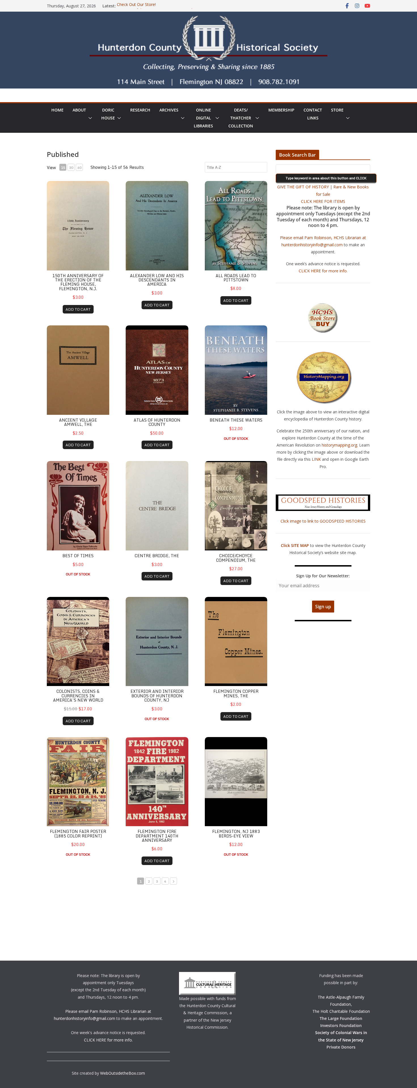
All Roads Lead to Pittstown (236, 277)
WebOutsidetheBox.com (122, 1073)
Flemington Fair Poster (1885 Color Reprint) (78, 833)
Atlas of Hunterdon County (157, 422)
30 (71, 167)
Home (57, 110)
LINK (316, 459)
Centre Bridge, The (157, 555)
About (79, 110)
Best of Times (78, 555)
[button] (89, 118)
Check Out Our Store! (136, 6)
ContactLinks (313, 114)
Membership (281, 110)
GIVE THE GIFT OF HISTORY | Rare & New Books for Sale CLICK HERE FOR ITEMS (323, 194)
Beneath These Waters (236, 420)
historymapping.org (339, 445)
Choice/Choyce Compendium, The (236, 557)
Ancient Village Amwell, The (78, 422)
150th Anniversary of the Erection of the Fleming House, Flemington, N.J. (78, 282)
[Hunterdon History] (208, 15)
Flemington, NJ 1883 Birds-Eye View (236, 833)
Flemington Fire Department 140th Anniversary (157, 835)
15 (63, 167)
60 (79, 167)
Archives (168, 110)
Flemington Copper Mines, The (235, 693)
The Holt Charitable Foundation (341, 1011)
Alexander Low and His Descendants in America (157, 280)
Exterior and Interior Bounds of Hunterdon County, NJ (157, 695)
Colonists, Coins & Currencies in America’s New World (78, 695)
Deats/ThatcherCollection (240, 118)
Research (140, 110)
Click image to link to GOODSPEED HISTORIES (323, 521)
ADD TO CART (78, 309)
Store (337, 110)
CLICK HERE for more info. (323, 270)
